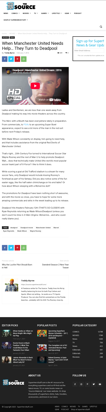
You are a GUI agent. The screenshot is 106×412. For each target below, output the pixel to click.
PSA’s (26, 124)
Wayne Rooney (35, 231)
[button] (101, 26)
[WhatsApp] (23, 59)
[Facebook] (4, 59)
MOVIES (12, 33)
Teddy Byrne (9, 53)
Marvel (56, 228)
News (12, 37)
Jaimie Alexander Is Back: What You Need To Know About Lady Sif (23, 360)
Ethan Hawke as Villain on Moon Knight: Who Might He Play (23, 333)
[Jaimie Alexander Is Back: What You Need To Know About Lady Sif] (6, 360)
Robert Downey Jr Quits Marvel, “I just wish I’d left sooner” (58, 360)
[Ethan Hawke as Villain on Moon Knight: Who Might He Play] (6, 333)
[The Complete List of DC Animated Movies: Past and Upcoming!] (42, 347)
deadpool (14, 228)
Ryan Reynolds (8, 231)
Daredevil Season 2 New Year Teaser (55, 266)
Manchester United (43, 228)
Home (4, 33)
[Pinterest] (17, 59)
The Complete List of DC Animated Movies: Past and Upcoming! (57, 347)
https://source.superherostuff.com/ (33, 284)
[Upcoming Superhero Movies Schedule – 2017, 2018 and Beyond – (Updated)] (42, 333)
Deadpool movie (27, 228)
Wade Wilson (22, 231)
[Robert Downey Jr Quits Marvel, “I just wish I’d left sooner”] (42, 360)
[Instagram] (81, 384)
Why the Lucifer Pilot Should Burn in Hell (17, 266)
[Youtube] (99, 384)
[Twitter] (11, 59)
